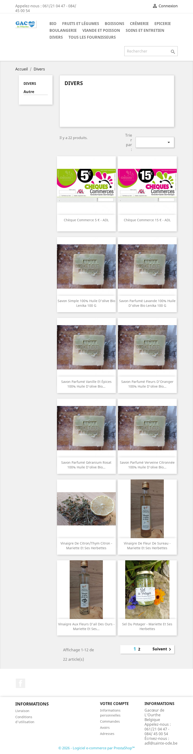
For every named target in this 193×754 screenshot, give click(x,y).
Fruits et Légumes (80, 23)
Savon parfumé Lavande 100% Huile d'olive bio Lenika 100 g (147, 303)
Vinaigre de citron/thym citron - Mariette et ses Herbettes (86, 545)
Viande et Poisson (101, 30)
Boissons (114, 23)
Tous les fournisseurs (92, 37)
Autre (29, 91)
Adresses (107, 733)
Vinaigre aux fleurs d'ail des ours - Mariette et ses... (86, 626)
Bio (52, 23)
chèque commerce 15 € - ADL (147, 220)
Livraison (22, 711)
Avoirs (105, 727)
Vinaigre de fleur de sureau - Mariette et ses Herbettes (147, 545)
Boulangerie (63, 30)
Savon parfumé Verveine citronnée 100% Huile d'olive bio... (147, 464)
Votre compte (114, 703)
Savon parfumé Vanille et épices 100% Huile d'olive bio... (86, 384)
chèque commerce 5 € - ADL (86, 220)
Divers (56, 37)
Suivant (163, 649)
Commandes (110, 721)
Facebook (20, 683)
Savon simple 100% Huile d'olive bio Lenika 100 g (86, 303)
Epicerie (162, 23)
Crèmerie (139, 23)
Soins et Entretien (145, 30)
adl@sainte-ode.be (161, 743)
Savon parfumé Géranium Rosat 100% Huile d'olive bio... (86, 464)
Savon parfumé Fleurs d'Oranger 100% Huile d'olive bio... (147, 384)
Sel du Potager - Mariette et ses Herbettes (147, 626)
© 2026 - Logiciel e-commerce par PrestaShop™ (96, 748)
